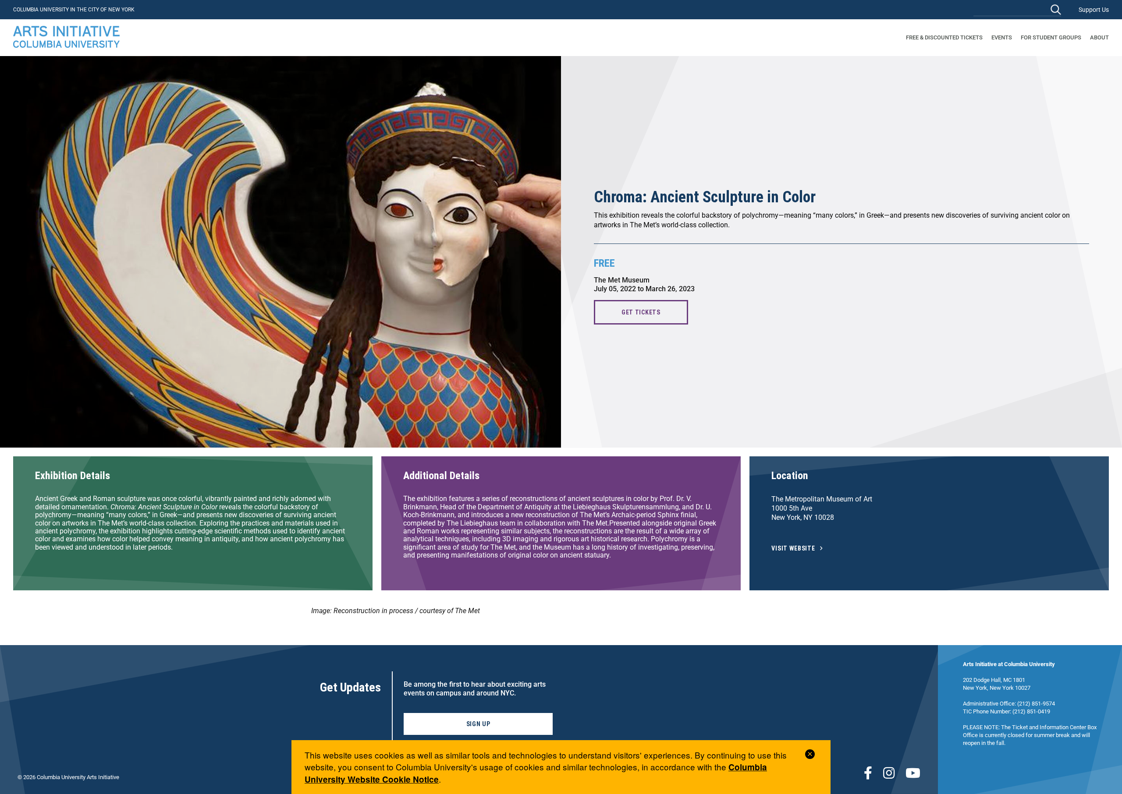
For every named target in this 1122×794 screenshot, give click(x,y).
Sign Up (478, 723)
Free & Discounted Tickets (944, 37)
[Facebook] (868, 773)
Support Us (1094, 9)
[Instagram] (889, 773)
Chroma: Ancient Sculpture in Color (705, 197)
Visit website (793, 548)
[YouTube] (912, 773)
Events (1001, 37)
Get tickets (640, 312)
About (1099, 37)
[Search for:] (1017, 9)
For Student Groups (1051, 37)
